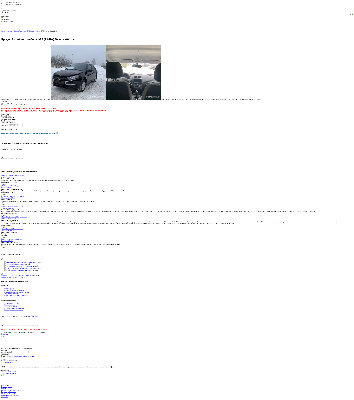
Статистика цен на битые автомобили (16, 295)
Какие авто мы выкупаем (101, 27)
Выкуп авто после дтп (8, 393)
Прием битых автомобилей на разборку (16, 292)
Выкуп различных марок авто (13, 310)
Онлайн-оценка (222, 27)
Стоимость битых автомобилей (14, 308)
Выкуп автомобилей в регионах (11, 390)
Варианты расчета (6, 387)
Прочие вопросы (9, 305)
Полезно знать (5, 388)
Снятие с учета (9, 288)
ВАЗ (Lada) (30, 31)
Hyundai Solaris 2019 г (7, 177)
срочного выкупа (33, 316)
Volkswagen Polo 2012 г (8, 187)
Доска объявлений (284, 27)
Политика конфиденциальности (11, 395)
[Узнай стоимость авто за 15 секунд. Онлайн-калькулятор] (19, 326)
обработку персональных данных (23, 356)
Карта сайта (4, 397)
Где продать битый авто (11, 303)
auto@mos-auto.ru (10, 373)
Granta (38, 31)
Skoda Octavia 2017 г (7, 230)
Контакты (335, 27)
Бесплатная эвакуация (11, 293)
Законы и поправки (10, 306)
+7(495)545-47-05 (13, 2)
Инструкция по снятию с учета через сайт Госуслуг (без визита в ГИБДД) (24, 329)
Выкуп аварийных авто (8, 392)
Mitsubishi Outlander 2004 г (9, 218)
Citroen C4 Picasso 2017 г (8, 208)
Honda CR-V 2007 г (7, 241)
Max (3, 337)
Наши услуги (168, 27)
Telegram (5, 334)
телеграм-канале (50, 133)
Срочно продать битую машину (14, 290)
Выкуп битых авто (30, 27)
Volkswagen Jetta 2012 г (8, 198)
